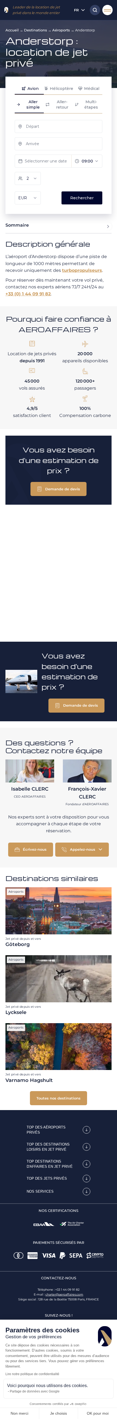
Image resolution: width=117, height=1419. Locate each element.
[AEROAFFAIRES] (6, 10)
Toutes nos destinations (58, 1098)
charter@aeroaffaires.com (64, 1294)
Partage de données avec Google (35, 1391)
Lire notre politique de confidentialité (32, 1374)
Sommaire (17, 225)
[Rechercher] (93, 10)
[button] (58, 489)
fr (76, 10)
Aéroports (61, 30)
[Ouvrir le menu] (107, 10)
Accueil (12, 30)
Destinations (35, 30)
